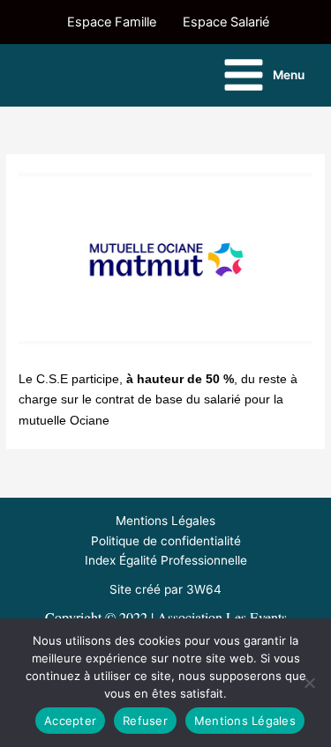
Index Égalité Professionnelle (166, 560)
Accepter (70, 721)
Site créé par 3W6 (161, 589)
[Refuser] (309, 683)
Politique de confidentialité (166, 541)
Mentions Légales (165, 521)
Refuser (145, 721)
